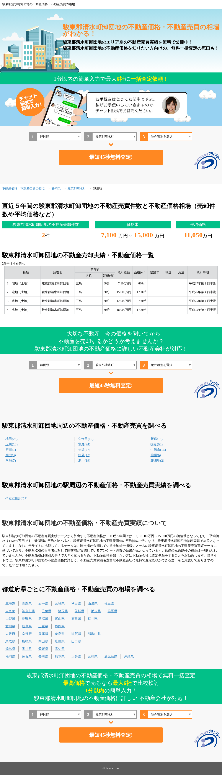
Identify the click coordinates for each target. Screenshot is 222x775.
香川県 (27, 649)
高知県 (60, 649)
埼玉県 (63, 611)
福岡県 (10, 656)
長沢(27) (84, 449)
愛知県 (10, 626)
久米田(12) (85, 439)
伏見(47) (84, 455)
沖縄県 (129, 656)
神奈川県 (28, 611)
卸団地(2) (157, 460)
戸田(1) (10, 449)
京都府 (27, 633)
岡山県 (43, 641)
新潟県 (43, 618)
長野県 (27, 618)
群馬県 (112, 611)
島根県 (27, 641)
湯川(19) (84, 460)
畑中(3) (10, 455)
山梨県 (10, 618)
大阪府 (10, 633)
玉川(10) (11, 444)
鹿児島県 (110, 656)
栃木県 (96, 611)
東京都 (10, 611)
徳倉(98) (156, 444)
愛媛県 (43, 649)
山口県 (76, 641)
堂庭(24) (84, 444)
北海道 (10, 603)
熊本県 (60, 656)
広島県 (60, 641)
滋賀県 (76, 633)
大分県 (76, 656)
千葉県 (46, 611)
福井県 (93, 618)
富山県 (60, 618)
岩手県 (43, 603)
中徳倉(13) (158, 449)
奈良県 (60, 633)
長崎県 (43, 656)
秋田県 (76, 603)
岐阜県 (27, 626)
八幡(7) (10, 460)
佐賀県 (27, 656)
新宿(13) (156, 439)
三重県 (43, 626)
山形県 (93, 603)
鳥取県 (10, 641)
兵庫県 (43, 633)
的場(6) (155, 455)
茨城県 (79, 611)
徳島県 (10, 649)
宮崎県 (93, 656)
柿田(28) (11, 439)
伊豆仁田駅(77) (16, 498)
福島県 (109, 603)
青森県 (27, 603)
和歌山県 (94, 633)
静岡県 (60, 626)
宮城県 (60, 603)
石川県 (76, 618)
